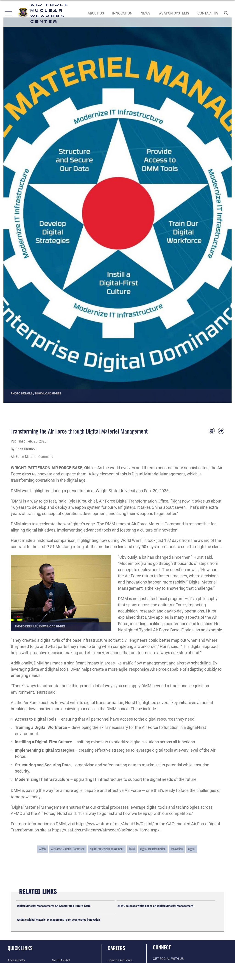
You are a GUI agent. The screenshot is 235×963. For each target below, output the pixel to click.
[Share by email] (221, 431)
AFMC (42, 849)
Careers (116, 948)
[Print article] (212, 431)
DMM (132, 849)
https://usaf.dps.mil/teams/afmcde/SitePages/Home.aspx (105, 830)
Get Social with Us (168, 959)
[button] (7, 13)
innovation (177, 849)
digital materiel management (106, 849)
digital (191, 849)
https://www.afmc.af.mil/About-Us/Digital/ (115, 823)
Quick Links (20, 948)
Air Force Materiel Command (67, 849)
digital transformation (152, 849)
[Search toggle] (227, 13)
